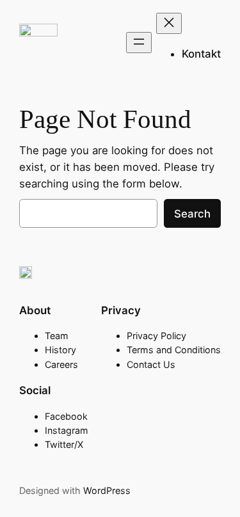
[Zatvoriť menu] (169, 23)
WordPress (107, 490)
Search (192, 213)
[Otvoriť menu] (139, 42)
